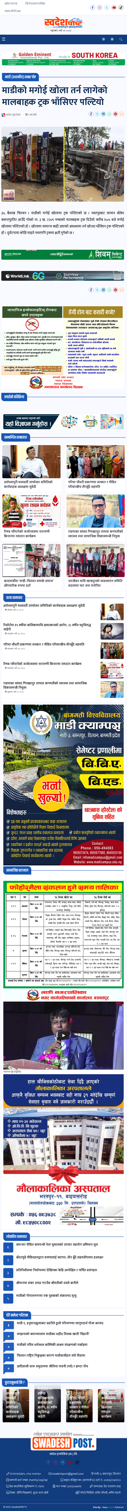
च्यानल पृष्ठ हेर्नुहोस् (12, 1072)
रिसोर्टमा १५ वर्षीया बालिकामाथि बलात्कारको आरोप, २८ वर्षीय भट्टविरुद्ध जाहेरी (47, 1402)
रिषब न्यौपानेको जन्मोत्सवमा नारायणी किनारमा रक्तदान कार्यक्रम (110, 1405)
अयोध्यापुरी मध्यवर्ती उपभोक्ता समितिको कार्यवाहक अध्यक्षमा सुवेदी (15, 1405)
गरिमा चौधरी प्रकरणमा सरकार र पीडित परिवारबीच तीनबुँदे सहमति (79, 1407)
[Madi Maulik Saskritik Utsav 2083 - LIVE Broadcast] (63, 1036)
